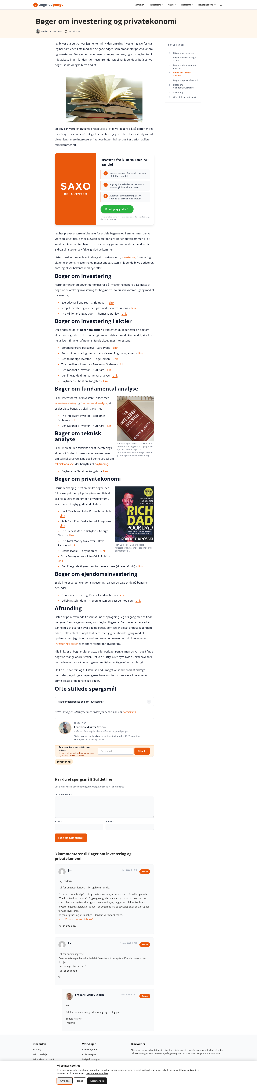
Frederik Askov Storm (51, 31)
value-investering (65, 403)
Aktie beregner (89, 1054)
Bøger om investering (182, 53)
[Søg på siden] (221, 4)
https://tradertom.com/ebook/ (75, 919)
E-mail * (110, 821)
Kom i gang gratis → (117, 209)
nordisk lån (129, 712)
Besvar (145, 871)
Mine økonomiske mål (44, 1059)
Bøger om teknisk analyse (180, 74)
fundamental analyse (94, 403)
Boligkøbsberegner (91, 1059)
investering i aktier (66, 644)
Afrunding (176, 92)
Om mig (37, 1049)
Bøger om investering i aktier (182, 59)
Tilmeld (142, 751)
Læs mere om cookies (97, 1073)
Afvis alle (65, 1080)
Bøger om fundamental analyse (182, 66)
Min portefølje (40, 1054)
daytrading (101, 464)
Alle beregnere (89, 1049)
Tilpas (80, 1080)
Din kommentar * (63, 794)
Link (111, 302)
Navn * (58, 821)
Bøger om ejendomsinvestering (181, 86)
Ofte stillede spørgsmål (182, 97)
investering (128, 257)
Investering (63, 761)
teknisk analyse (64, 464)
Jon (70, 870)
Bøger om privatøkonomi (183, 80)
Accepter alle (97, 1080)
